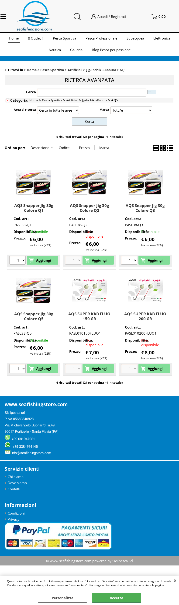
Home (14, 38)
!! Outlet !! (36, 38)
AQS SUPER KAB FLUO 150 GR (89, 316)
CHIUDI (175, 580)
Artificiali (72, 100)
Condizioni (16, 513)
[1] (18, 369)
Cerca (31, 92)
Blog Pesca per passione (111, 49)
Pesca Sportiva (64, 38)
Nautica (55, 49)
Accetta (116, 597)
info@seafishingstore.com (30, 452)
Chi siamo (16, 476)
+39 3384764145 (24, 446)
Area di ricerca (25, 109)
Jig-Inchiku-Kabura (94, 100)
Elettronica (161, 38)
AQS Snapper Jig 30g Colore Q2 (89, 208)
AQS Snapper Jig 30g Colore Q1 (33, 208)
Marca (104, 109)
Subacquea (135, 38)
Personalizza (62, 597)
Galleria (76, 49)
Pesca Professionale (101, 38)
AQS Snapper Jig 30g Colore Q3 (145, 208)
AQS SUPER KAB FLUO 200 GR (145, 316)
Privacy (13, 519)
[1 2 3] (18, 261)
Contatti (14, 489)
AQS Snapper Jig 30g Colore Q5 (33, 316)
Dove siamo (17, 482)
